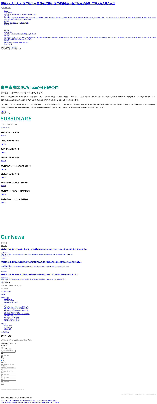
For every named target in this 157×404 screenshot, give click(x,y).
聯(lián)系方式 (8, 24)
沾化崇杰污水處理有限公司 (12, 319)
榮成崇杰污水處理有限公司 (127, 17)
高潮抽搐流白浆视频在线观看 (40, 402)
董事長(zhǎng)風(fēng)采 (29, 14)
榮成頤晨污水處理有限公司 (143, 17)
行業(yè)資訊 (24, 23)
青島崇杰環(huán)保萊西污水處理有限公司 (41, 17)
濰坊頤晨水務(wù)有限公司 (24, 19)
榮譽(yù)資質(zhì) (17, 14)
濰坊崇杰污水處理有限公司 (85, 17)
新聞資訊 (6, 21)
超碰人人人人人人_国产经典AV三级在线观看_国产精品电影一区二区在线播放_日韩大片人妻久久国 (58, 3)
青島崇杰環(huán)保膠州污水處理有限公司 (65, 17)
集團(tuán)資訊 (8, 23)
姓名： (3, 353)
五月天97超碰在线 (55, 402)
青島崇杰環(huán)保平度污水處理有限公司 (16, 17)
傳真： (3, 369)
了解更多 (3, 111)
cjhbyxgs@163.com (6, 291)
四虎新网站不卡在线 (16, 402)
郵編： (3, 379)
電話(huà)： (4, 366)
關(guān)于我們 (8, 12)
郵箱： (3, 372)
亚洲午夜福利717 (27, 402)
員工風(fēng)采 (17, 23)
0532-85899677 (13, 47)
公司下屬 (6, 16)
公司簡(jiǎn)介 (8, 14)
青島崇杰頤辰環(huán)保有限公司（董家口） (106, 17)
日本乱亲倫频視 (5, 402)
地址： (3, 376)
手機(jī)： (3, 362)
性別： (3, 357)
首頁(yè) (6, 11)
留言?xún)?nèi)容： (6, 348)
